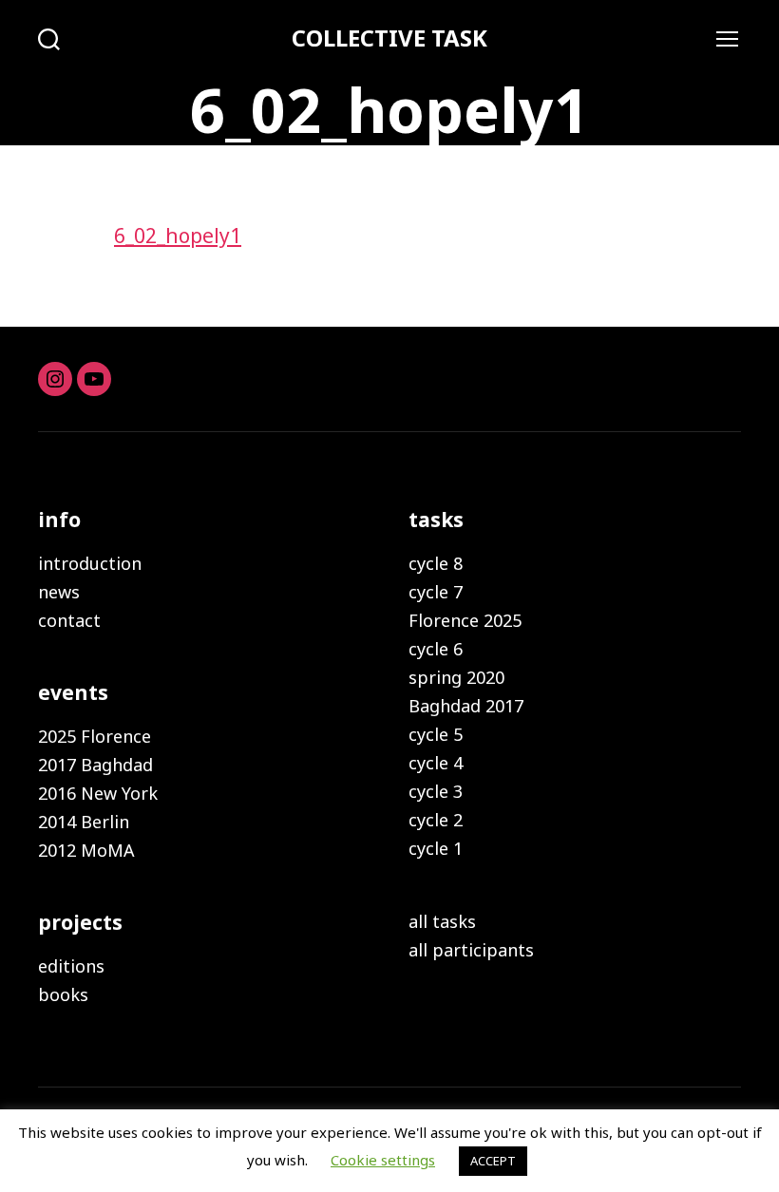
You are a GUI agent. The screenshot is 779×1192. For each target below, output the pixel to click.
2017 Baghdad (95, 764)
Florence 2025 (465, 620)
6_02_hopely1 (177, 235)
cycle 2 (435, 819)
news (59, 591)
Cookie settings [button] (383, 1159)
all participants (471, 949)
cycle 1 (435, 848)
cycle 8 (435, 563)
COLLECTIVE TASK (389, 38)
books (63, 994)
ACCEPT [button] (493, 1160)
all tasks (442, 921)
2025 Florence (94, 736)
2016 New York (98, 793)
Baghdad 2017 (465, 705)
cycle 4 (435, 762)
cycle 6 (435, 648)
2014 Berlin (83, 821)
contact (69, 620)
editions (71, 966)
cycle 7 (435, 591)
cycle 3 (435, 791)
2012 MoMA (86, 850)
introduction (90, 563)
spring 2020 (456, 677)
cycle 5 (435, 734)
